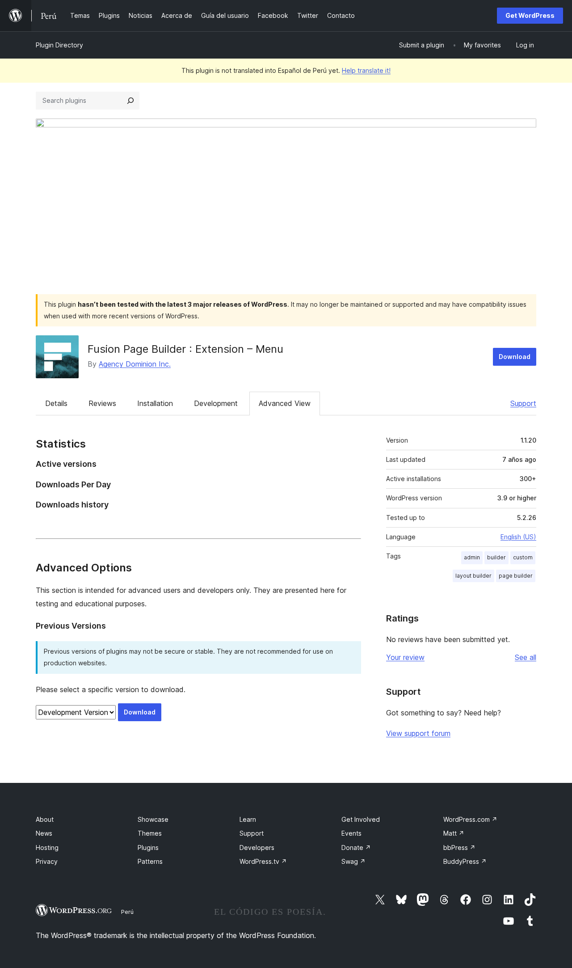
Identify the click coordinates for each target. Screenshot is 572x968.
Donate (356, 847)
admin (472, 557)
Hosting (47, 847)
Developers (257, 847)
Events (351, 833)
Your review (405, 657)
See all (525, 657)
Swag (353, 861)
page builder (516, 575)
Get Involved (360, 819)
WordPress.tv (263, 861)
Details (56, 403)
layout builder (473, 575)
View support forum (418, 733)
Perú (127, 911)
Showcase (153, 819)
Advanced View (285, 403)
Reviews (102, 403)
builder (496, 557)
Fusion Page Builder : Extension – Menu (185, 348)
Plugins (148, 847)
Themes (150, 833)
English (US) (518, 537)
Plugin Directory (59, 45)
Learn (248, 819)
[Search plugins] (130, 101)
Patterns (150, 861)
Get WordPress (530, 15)
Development (216, 403)
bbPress (459, 847)
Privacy (47, 861)
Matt (453, 833)
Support (523, 403)
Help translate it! (366, 70)
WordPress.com (470, 819)
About (45, 819)
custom (523, 557)
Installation (155, 403)
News (44, 833)
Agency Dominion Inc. (135, 363)
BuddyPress (465, 861)
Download (514, 356)
